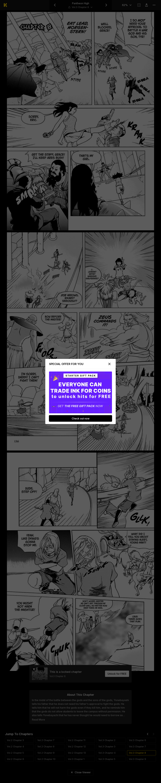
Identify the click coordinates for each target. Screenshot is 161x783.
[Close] (109, 364)
